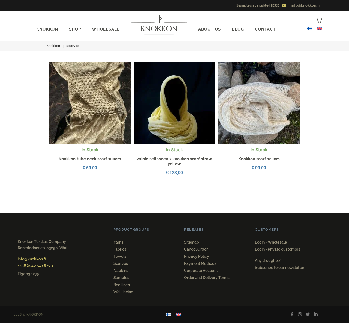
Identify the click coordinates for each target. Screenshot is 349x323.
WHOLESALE (106, 29)
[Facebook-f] (292, 314)
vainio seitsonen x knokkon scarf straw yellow (174, 161)
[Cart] (319, 20)
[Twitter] (308, 314)
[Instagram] (300, 314)
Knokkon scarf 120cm (259, 158)
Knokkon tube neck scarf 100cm (90, 158)
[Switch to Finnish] (309, 28)
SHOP (75, 29)
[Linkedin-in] (316, 314)
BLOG (238, 29)
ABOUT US (209, 29)
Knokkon (53, 46)
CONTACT (265, 29)
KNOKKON (47, 29)
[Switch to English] (319, 28)
